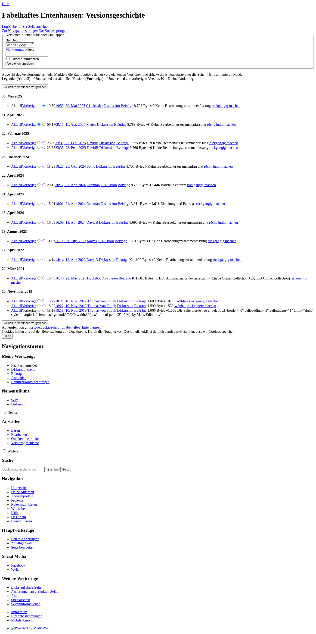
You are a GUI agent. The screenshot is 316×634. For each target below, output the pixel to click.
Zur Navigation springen (20, 31)
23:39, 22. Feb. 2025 (70, 143)
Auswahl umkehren (24, 59)
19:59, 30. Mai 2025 (70, 106)
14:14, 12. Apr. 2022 (70, 260)
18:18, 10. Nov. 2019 (71, 310)
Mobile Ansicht (22, 620)
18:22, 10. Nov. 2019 (71, 301)
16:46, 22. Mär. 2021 (70, 278)
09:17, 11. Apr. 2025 (70, 124)
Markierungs (15, 49)
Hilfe (5, 4)
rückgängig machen (226, 106)
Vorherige (29, 106)
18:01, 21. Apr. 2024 (70, 204)
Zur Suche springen (53, 31)
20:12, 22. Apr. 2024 (70, 185)
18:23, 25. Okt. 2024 (70, 166)
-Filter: (20, 49)
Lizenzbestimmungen (26, 616)
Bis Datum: (14, 40)
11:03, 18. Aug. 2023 (70, 241)
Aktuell (16, 124)
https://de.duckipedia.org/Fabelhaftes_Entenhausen (64, 327)
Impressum (19, 612)
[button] (35, 35)
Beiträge (127, 106)
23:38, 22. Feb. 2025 (70, 148)
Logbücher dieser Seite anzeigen (25, 26)
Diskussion (112, 106)
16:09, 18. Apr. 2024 (70, 222)
